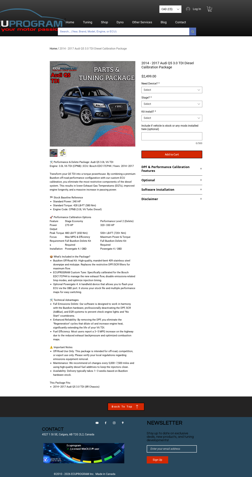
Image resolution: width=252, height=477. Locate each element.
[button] (170, 9)
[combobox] (171, 90)
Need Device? (150, 83)
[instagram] (114, 423)
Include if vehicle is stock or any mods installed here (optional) (169, 127)
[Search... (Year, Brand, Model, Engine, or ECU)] (192, 31)
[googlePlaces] (122, 423)
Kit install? (148, 111)
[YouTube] (97, 423)
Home (53, 48)
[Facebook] (105, 423)
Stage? (146, 97)
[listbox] (170, 9)
